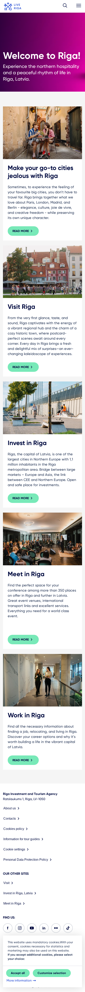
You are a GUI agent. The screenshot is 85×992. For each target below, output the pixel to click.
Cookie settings (14, 849)
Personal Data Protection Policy (25, 859)
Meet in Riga (12, 903)
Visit (6, 883)
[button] (65, 6)
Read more (20, 231)
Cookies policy (13, 828)
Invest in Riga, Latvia (18, 893)
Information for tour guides (21, 839)
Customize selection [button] (52, 973)
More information (19, 980)
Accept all (18, 973)
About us (9, 808)
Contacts (9, 818)
